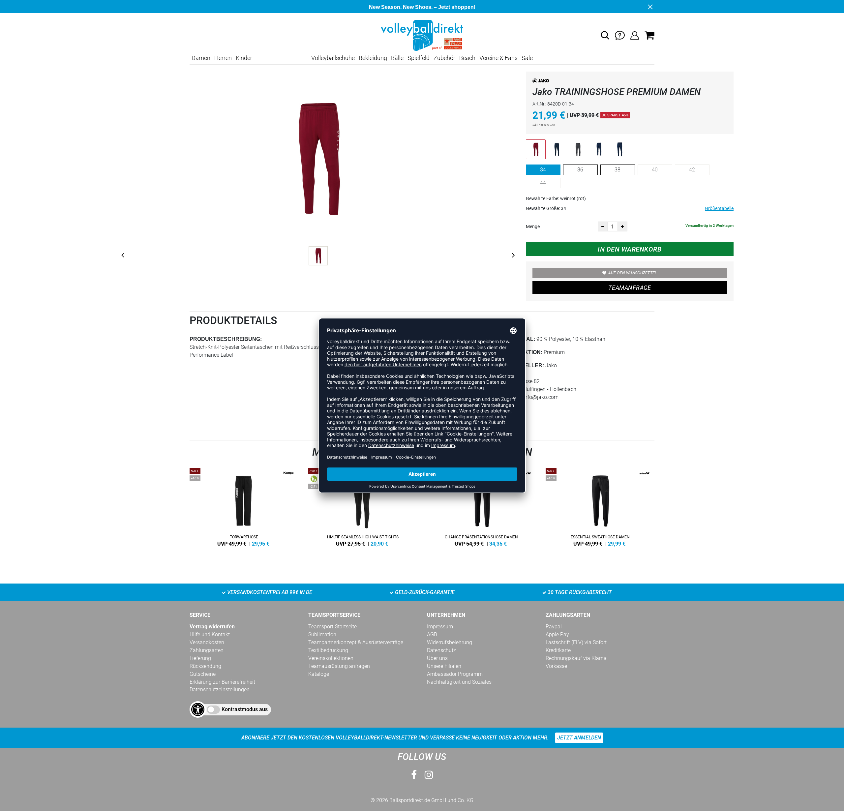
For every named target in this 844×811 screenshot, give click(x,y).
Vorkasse (556, 666)
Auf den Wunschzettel (632, 273)
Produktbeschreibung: (226, 339)
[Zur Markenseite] (540, 82)
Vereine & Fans (498, 57)
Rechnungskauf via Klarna (576, 658)
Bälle (397, 57)
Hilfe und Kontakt (210, 634)
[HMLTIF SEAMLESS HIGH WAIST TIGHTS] (362, 506)
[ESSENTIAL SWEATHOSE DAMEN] (600, 506)
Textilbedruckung (328, 650)
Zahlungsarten (207, 650)
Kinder (244, 57)
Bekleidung (373, 57)
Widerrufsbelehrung (449, 642)
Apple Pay (557, 634)
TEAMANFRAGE (629, 287)
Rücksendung (205, 666)
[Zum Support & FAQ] (620, 35)
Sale (527, 57)
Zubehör (444, 57)
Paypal (554, 626)
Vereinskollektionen (330, 658)
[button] (605, 35)
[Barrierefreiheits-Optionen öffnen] (198, 709)
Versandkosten (207, 642)
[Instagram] (429, 775)
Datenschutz (441, 650)
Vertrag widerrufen (212, 626)
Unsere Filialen (444, 666)
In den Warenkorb (629, 249)
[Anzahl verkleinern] (603, 226)
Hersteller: (525, 365)
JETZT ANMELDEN (579, 738)
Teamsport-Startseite (332, 626)
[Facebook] (414, 775)
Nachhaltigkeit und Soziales (459, 682)
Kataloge (318, 674)
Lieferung (200, 658)
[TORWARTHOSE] (244, 506)
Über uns (437, 658)
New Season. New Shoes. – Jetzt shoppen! (422, 7)
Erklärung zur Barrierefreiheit (222, 682)
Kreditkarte (558, 650)
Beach (467, 57)
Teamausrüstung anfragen (339, 666)
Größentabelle (719, 208)
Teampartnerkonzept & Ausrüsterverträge (355, 642)
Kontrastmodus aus (245, 709)
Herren (223, 57)
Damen (201, 57)
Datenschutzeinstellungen (220, 689)
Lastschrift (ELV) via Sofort (576, 642)
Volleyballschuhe (333, 57)
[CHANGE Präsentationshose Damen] (481, 506)
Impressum (440, 626)
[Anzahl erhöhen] (622, 226)
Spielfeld (418, 57)
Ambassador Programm (455, 674)
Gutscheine (203, 674)
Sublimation (322, 634)
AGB (432, 634)
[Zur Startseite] (422, 35)
